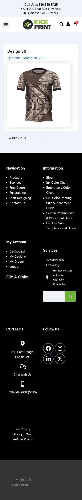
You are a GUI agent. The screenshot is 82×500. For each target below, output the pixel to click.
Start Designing (20, 198)
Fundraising (17, 193)
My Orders (16, 261)
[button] (5, 24)
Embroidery (53, 265)
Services (15, 182)
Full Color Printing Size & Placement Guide (58, 203)
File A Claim (17, 276)
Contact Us (17, 203)
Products (15, 177)
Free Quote (17, 188)
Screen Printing (55, 259)
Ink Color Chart (56, 182)
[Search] (70, 296)
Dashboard (17, 251)
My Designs (17, 256)
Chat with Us (23, 375)
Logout (14, 267)
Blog (49, 177)
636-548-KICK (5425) (23, 392)
